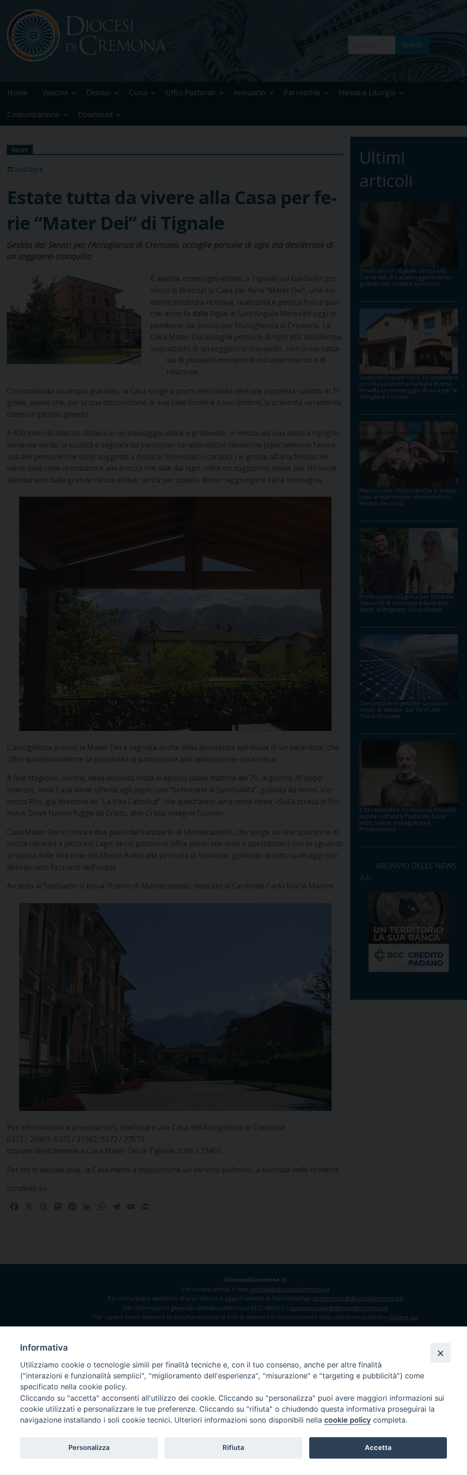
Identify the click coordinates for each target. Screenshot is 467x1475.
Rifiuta (233, 1448)
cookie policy (347, 1419)
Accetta (378, 1448)
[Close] (441, 1353)
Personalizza (88, 1448)
